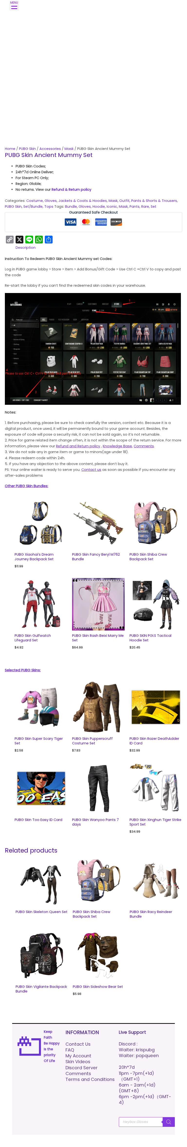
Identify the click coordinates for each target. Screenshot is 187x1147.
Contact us (91, 469)
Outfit (124, 200)
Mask (69, 148)
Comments (144, 446)
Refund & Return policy (71, 189)
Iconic (112, 206)
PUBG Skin (27, 148)
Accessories (50, 148)
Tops (48, 206)
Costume (34, 200)
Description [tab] (26, 247)
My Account (78, 1056)
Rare (145, 206)
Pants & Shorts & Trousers (154, 200)
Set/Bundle (33, 206)
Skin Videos (77, 1062)
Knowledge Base (117, 446)
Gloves (51, 200)
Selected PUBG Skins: (23, 670)
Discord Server (81, 1068)
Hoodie (99, 206)
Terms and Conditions (90, 1079)
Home (10, 148)
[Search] (169, 1122)
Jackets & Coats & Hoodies (82, 200)
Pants (135, 206)
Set (153, 206)
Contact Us (78, 1044)
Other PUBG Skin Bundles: (26, 485)
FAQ (69, 1050)
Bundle (71, 206)
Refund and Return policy (78, 446)
